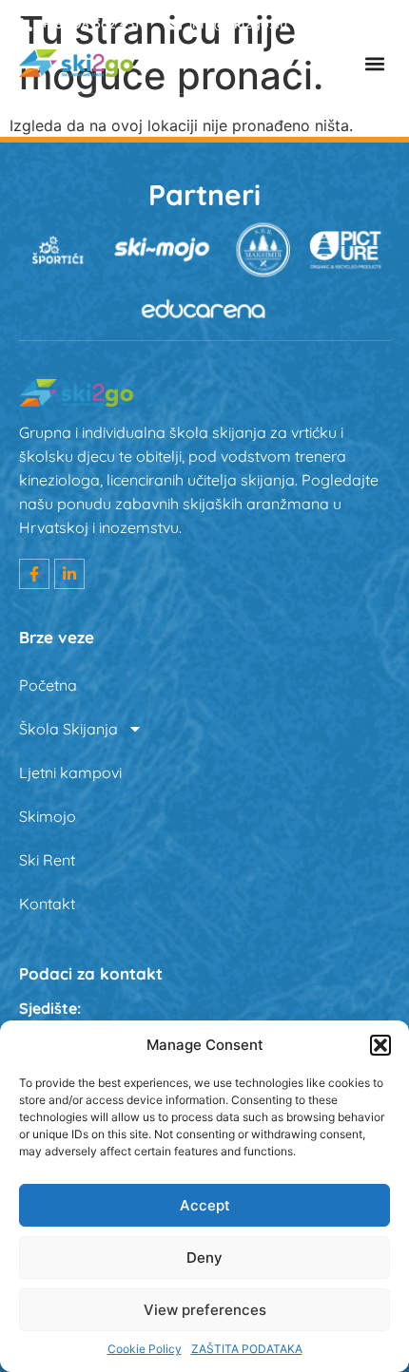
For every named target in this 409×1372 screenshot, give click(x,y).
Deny (204, 1257)
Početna (48, 685)
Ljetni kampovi (70, 772)
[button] (380, 1045)
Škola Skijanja (68, 728)
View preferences (205, 1310)
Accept (205, 1205)
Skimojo (47, 816)
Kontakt (47, 903)
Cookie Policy (144, 1349)
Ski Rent (47, 859)
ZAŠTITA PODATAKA (246, 1349)
